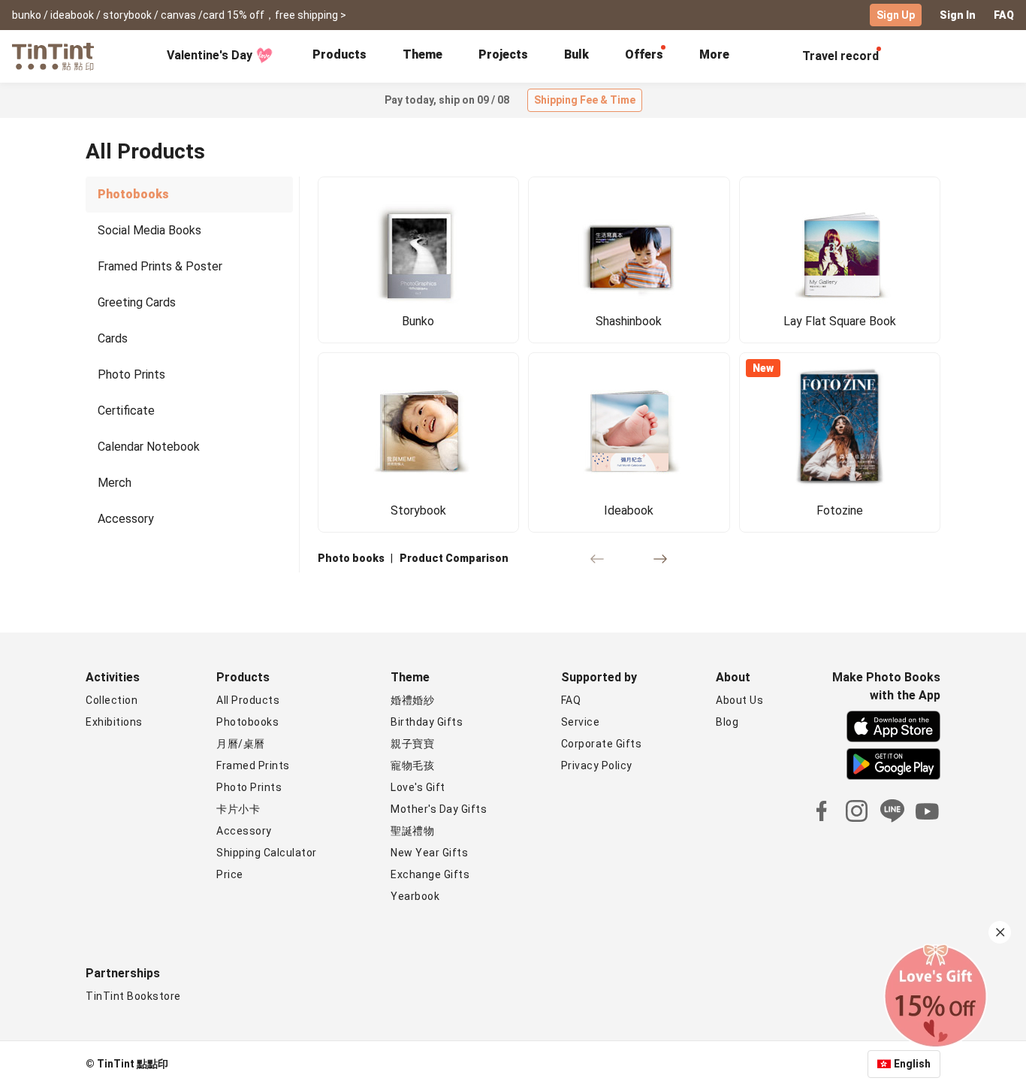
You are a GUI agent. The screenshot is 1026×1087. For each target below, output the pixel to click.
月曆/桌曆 (240, 744)
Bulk (576, 54)
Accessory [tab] (126, 519)
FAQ (1004, 15)
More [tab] (714, 54)
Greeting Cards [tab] (137, 302)
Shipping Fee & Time (584, 100)
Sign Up (896, 15)
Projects (503, 54)
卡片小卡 (238, 809)
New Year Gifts (429, 853)
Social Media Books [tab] (149, 230)
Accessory (244, 831)
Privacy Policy (596, 765)
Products (339, 54)
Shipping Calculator (266, 853)
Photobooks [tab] (133, 194)
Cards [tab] (113, 338)
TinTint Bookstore (133, 996)
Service (580, 722)
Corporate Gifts (601, 744)
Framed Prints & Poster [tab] (160, 266)
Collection (111, 700)
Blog (727, 722)
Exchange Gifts (430, 874)
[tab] (339, 56)
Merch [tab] (114, 483)
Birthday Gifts (427, 722)
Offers (644, 54)
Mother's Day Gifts (439, 809)
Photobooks (247, 722)
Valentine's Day (209, 55)
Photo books (351, 558)
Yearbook (415, 896)
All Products (247, 700)
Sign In (958, 15)
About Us (739, 700)
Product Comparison (454, 558)
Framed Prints (253, 765)
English (912, 1064)
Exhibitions (114, 722)
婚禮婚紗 (412, 700)
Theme (422, 54)
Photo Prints (249, 787)
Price (229, 874)
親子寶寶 (412, 744)
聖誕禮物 (412, 831)
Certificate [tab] (126, 410)
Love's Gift (418, 787)
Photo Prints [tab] (131, 374)
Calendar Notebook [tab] (149, 446)
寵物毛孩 (412, 765)
